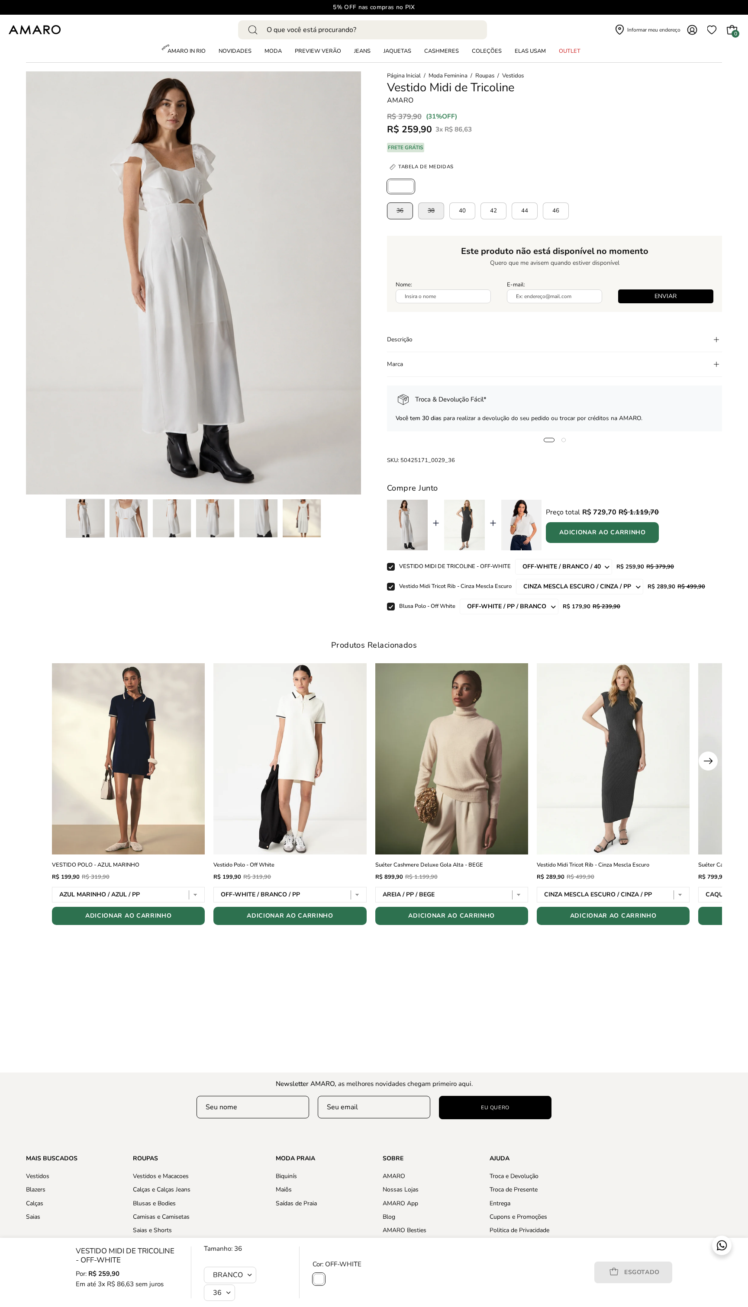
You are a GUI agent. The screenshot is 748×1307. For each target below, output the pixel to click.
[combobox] (362, 29)
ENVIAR (665, 296)
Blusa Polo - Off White (427, 606)
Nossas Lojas (401, 1189)
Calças (34, 1203)
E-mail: (516, 285)
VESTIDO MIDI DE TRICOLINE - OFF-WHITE (455, 566)
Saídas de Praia (296, 1203)
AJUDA (499, 1158)
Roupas (484, 76)
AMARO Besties (404, 1230)
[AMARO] (35, 29)
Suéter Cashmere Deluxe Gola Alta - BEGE (429, 865)
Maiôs (284, 1189)
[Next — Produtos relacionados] (708, 761)
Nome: (404, 285)
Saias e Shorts (152, 1230)
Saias (33, 1217)
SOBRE (393, 1158)
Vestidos (513, 76)
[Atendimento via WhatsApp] (722, 1245)
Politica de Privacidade (519, 1230)
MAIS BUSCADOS (51, 1158)
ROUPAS (145, 1158)
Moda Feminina (448, 76)
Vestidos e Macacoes (161, 1176)
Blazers (35, 1189)
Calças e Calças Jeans (161, 1189)
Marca (395, 364)
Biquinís (286, 1176)
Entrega (500, 1203)
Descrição (400, 339)
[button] (486, 51)
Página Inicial (404, 76)
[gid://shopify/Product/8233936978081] (401, 186)
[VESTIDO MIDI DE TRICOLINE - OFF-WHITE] (85, 518)
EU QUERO (495, 1107)
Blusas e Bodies (154, 1203)
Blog (389, 1217)
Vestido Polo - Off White (243, 865)
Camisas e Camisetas (161, 1217)
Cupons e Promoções (518, 1217)
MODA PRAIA (295, 1158)
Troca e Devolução (514, 1176)
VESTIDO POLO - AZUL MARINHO (95, 865)
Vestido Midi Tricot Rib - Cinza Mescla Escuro (455, 586)
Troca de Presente (514, 1189)
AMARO (400, 100)
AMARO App (400, 1203)
